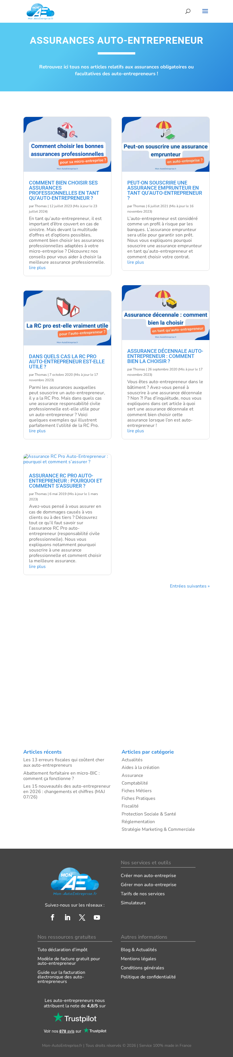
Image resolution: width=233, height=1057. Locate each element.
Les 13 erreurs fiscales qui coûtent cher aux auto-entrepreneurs (63, 762)
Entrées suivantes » (190, 586)
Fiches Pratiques (138, 798)
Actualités (132, 760)
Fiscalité (130, 806)
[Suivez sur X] (82, 917)
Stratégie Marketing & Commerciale (158, 829)
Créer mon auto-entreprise (148, 876)
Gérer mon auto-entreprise (148, 885)
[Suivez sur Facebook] (52, 917)
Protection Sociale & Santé (149, 814)
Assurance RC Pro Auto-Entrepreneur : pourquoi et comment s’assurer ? (65, 481)
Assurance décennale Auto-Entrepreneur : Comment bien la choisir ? (165, 356)
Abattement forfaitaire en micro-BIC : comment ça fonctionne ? (61, 776)
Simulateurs (133, 903)
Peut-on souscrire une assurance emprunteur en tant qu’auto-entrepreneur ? (164, 190)
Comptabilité (135, 783)
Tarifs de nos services (143, 894)
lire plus (37, 268)
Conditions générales (142, 968)
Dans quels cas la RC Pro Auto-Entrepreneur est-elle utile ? (67, 361)
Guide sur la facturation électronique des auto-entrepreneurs (61, 977)
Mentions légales (138, 959)
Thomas (41, 206)
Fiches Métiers (137, 791)
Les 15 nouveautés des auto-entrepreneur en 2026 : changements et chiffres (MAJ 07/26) (67, 791)
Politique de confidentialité (148, 977)
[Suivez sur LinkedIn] (67, 917)
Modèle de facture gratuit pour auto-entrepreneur (69, 961)
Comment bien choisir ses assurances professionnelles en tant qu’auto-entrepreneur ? (64, 190)
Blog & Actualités (139, 950)
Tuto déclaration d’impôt (63, 950)
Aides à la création (140, 767)
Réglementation (138, 822)
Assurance (132, 775)
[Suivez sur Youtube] (97, 917)
